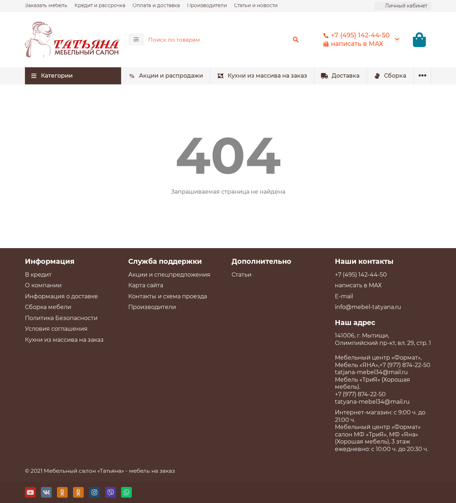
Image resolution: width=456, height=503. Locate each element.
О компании (43, 285)
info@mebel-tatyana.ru (368, 307)
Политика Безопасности (61, 318)
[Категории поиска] (136, 39)
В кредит (38, 274)
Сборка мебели (48, 307)
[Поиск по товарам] (296, 39)
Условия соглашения (56, 328)
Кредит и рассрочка (99, 5)
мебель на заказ (152, 470)
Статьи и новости (256, 5)
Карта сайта (145, 285)
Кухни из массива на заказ (267, 75)
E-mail (344, 296)
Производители (207, 5)
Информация (49, 261)
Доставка (345, 75)
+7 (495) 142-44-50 (360, 35)
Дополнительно (261, 261)
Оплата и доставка (156, 5)
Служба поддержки (165, 261)
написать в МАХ (357, 43)
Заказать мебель (46, 5)
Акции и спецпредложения (169, 274)
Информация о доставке (61, 296)
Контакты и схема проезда (167, 296)
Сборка (395, 75)
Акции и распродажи (171, 75)
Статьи (242, 274)
